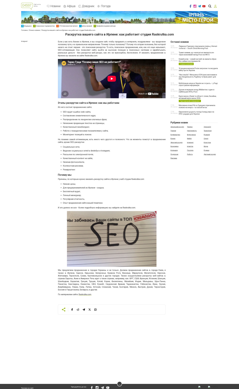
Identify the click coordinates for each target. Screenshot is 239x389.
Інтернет (190, 142)
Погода (106, 6)
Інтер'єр (190, 146)
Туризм (173, 131)
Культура (207, 142)
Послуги (190, 150)
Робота (190, 154)
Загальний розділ (177, 127)
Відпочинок (191, 135)
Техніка (189, 127)
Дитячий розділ (210, 154)
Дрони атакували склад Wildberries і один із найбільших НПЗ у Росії (196, 91)
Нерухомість (192, 131)
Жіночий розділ (176, 142)
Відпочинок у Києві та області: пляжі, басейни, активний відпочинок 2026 (197, 97)
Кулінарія (174, 150)
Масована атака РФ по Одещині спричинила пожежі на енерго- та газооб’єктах (197, 106)
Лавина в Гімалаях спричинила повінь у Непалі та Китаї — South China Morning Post (198, 47)
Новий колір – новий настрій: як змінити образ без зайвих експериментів (197, 60)
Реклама (174, 158)
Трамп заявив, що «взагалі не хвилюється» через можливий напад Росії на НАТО (196, 54)
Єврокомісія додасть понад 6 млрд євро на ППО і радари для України (196, 113)
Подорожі (174, 154)
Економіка (174, 146)
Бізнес (173, 138)
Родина (206, 150)
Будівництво (175, 135)
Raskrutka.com (85, 294)
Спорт (206, 138)
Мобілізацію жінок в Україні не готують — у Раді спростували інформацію (198, 84)
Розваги (207, 135)
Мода (206, 146)
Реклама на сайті (27, 388)
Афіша (71, 6)
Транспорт (208, 131)
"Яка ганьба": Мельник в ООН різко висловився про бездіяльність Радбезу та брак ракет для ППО (198, 77)
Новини (55, 6)
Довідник (88, 6)
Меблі (189, 138)
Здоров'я (207, 127)
